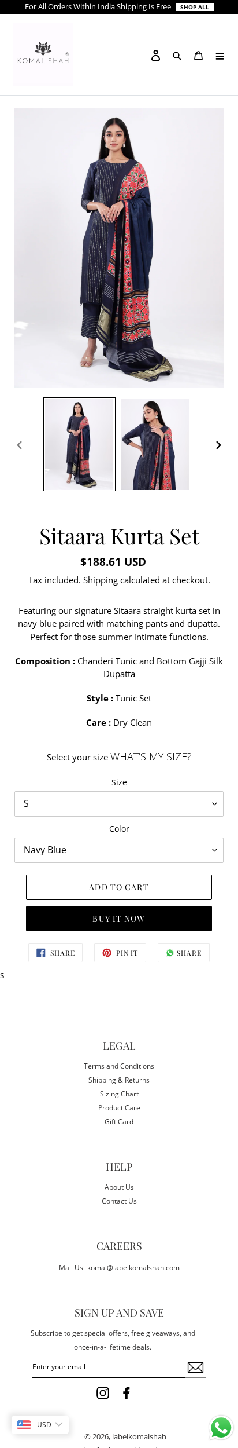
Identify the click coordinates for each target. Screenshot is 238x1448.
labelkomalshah (139, 1436)
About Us (119, 1187)
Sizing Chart (119, 1094)
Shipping (100, 580)
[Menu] (219, 54)
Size (119, 782)
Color (119, 828)
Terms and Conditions (119, 1066)
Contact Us (119, 1201)
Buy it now (118, 918)
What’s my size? (151, 756)
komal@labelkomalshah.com (133, 1268)
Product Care (119, 1108)
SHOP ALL (194, 7)
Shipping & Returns (119, 1080)
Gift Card (119, 1122)
